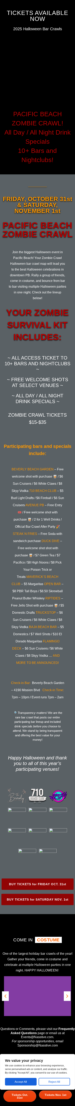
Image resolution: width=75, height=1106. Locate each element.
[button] (5, 996)
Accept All (21, 1081)
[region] (37, 1072)
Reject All (54, 1081)
